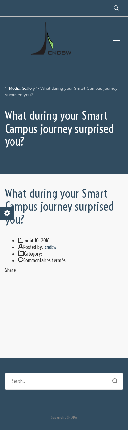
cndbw (50, 247)
